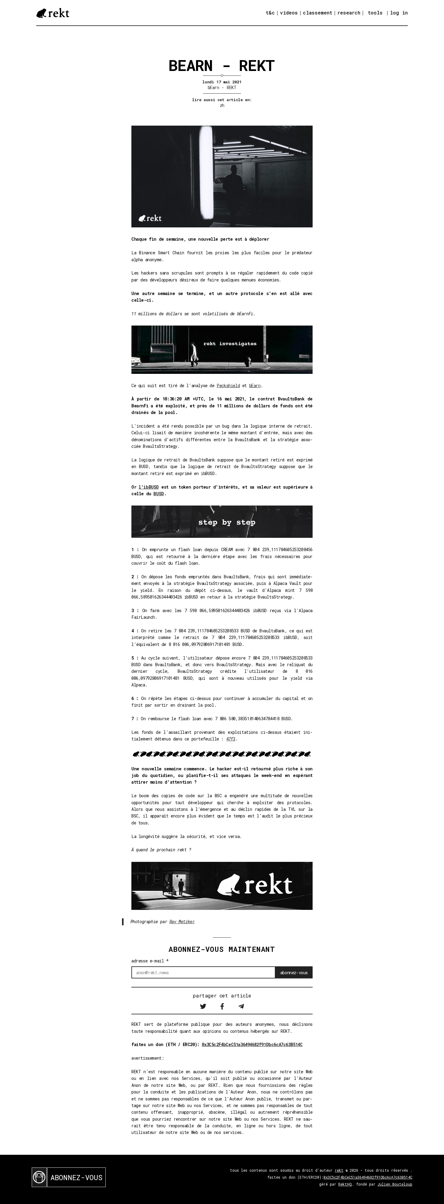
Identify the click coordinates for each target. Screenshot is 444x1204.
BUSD (158, 493)
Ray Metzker (182, 921)
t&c (270, 12)
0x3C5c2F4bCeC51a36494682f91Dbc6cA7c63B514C (252, 1044)
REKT (231, 87)
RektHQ (345, 1184)
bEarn (213, 87)
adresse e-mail (150, 961)
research (348, 12)
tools (375, 12)
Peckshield (228, 385)
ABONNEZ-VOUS (76, 1177)
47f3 (230, 739)
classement (317, 12)
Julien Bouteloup (395, 1184)
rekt (339, 1170)
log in (399, 12)
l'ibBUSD (149, 487)
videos (289, 12)
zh (222, 105)
